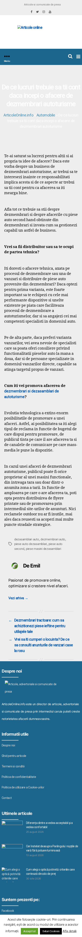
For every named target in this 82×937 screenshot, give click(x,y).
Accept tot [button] (29, 931)
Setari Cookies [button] (50, 931)
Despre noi (8, 745)
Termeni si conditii (13, 766)
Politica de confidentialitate (19, 777)
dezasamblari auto (26, 539)
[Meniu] (7, 56)
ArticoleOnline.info (18, 115)
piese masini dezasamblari (43, 549)
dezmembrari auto (53, 539)
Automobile (46, 115)
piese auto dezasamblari (30, 544)
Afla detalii (70, 931)
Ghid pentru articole (14, 756)
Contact (7, 798)
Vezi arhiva (18, 598)
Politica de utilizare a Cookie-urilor (23, 787)
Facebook (8, 910)
